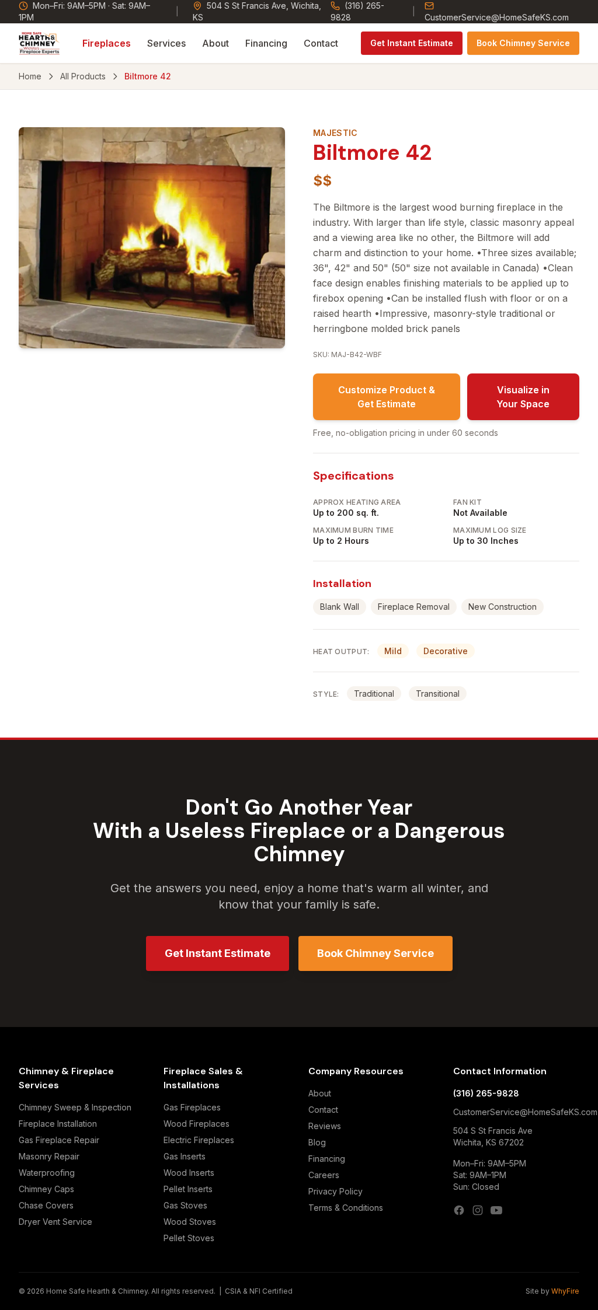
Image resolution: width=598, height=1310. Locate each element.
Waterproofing (47, 1173)
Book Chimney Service (523, 43)
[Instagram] (478, 1210)
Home (30, 76)
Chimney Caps (46, 1189)
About (215, 43)
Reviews (324, 1126)
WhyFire (565, 1291)
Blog (317, 1142)
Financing (266, 43)
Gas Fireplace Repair (59, 1140)
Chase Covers (46, 1205)
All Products (83, 76)
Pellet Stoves (189, 1238)
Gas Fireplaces (192, 1107)
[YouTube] (496, 1210)
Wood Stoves (190, 1222)
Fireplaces (106, 43)
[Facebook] (459, 1210)
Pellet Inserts (188, 1189)
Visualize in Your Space (523, 397)
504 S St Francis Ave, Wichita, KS (257, 11)
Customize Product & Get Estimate (386, 397)
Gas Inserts (185, 1156)
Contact (321, 43)
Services (166, 43)
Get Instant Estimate (411, 43)
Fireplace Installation (58, 1124)
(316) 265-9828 (357, 11)
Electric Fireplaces (199, 1140)
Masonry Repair (49, 1156)
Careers (323, 1175)
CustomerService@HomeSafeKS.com (497, 17)
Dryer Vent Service (55, 1222)
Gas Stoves (185, 1205)
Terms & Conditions (345, 1208)
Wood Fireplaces (197, 1124)
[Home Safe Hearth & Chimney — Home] (39, 43)
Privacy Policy (335, 1191)
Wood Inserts (189, 1173)
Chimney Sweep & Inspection (75, 1107)
